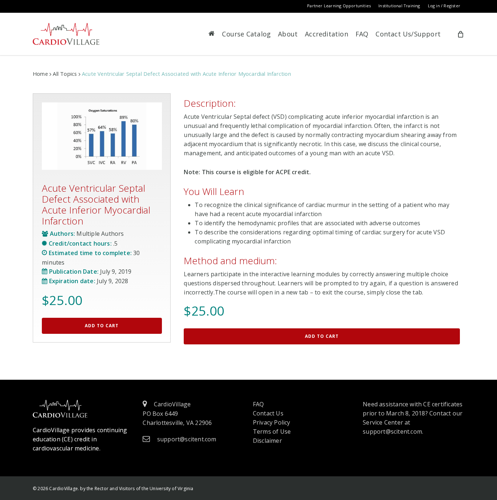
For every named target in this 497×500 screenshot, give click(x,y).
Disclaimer (267, 441)
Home (40, 73)
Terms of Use (272, 431)
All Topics (65, 73)
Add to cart (102, 326)
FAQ (258, 404)
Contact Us (268, 413)
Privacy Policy (271, 422)
